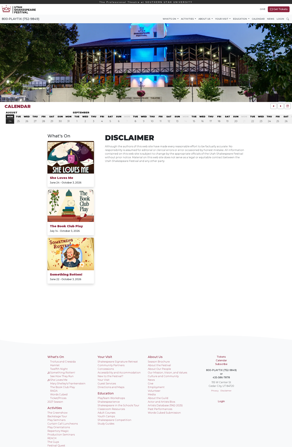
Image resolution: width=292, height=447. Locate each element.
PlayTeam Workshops (111, 398)
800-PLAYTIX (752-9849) (20, 19)
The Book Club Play (66, 226)
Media (152, 394)
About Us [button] (204, 18)
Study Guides (106, 423)
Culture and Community (163, 376)
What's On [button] (170, 18)
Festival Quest (56, 445)
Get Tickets (280, 9)
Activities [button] (187, 18)
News (270, 18)
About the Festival (159, 365)
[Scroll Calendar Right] (280, 106)
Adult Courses (106, 412)
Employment (156, 387)
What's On (58, 135)
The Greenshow (57, 412)
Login (280, 18)
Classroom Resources (111, 409)
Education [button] (240, 18)
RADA (53, 390)
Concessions (106, 369)
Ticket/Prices (58, 398)
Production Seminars (61, 434)
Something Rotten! (66, 274)
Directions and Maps (111, 387)
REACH (51, 438)
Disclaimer (225, 390)
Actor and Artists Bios (161, 401)
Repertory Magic (58, 431)
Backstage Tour (57, 416)
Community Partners (111, 365)
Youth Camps (106, 416)
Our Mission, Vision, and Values (167, 372)
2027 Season (55, 401)
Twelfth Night (59, 369)
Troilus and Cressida (63, 361)
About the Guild (158, 398)
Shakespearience (109, 401)
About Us (155, 357)
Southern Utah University (146, 2)
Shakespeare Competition (114, 420)
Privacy (215, 390)
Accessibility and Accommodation (119, 372)
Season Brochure (159, 361)
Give (262, 9)
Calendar (258, 18)
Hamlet (55, 365)
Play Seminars (56, 420)
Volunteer (154, 390)
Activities (54, 408)
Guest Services (107, 383)
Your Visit (105, 357)
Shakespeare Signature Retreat (118, 361)
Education (106, 393)
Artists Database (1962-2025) (165, 405)
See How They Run (62, 376)
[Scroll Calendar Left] (273, 106)
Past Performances (160, 409)
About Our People (159, 369)
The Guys (53, 441)
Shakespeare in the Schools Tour (118, 405)
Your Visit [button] (222, 18)
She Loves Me (61, 178)
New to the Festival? (110, 376)
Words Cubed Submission (164, 412)
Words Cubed (59, 394)
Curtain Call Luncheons (62, 423)
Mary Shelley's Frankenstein (67, 383)
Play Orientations (58, 427)
